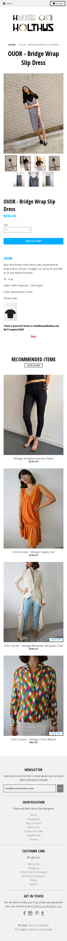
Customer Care (33, 831)
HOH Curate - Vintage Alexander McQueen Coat (33, 645)
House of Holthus (38, 925)
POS (17, 929)
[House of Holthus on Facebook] (24, 913)
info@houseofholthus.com (46, 906)
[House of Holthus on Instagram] (30, 913)
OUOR (8, 258)
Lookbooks (33, 835)
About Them (33, 823)
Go (60, 788)
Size (6, 225)
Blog (33, 880)
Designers (33, 819)
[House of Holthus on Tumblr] (42, 913)
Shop (33, 815)
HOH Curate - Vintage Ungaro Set (33, 552)
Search (33, 884)
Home (12, 44)
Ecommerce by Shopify (39, 929)
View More (33, 365)
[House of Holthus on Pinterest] (37, 913)
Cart (59, 3)
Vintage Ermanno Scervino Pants (33, 458)
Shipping (33, 868)
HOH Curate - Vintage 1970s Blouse (33, 739)
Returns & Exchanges (33, 872)
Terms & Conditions (33, 876)
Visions (33, 839)
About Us (33, 827)
